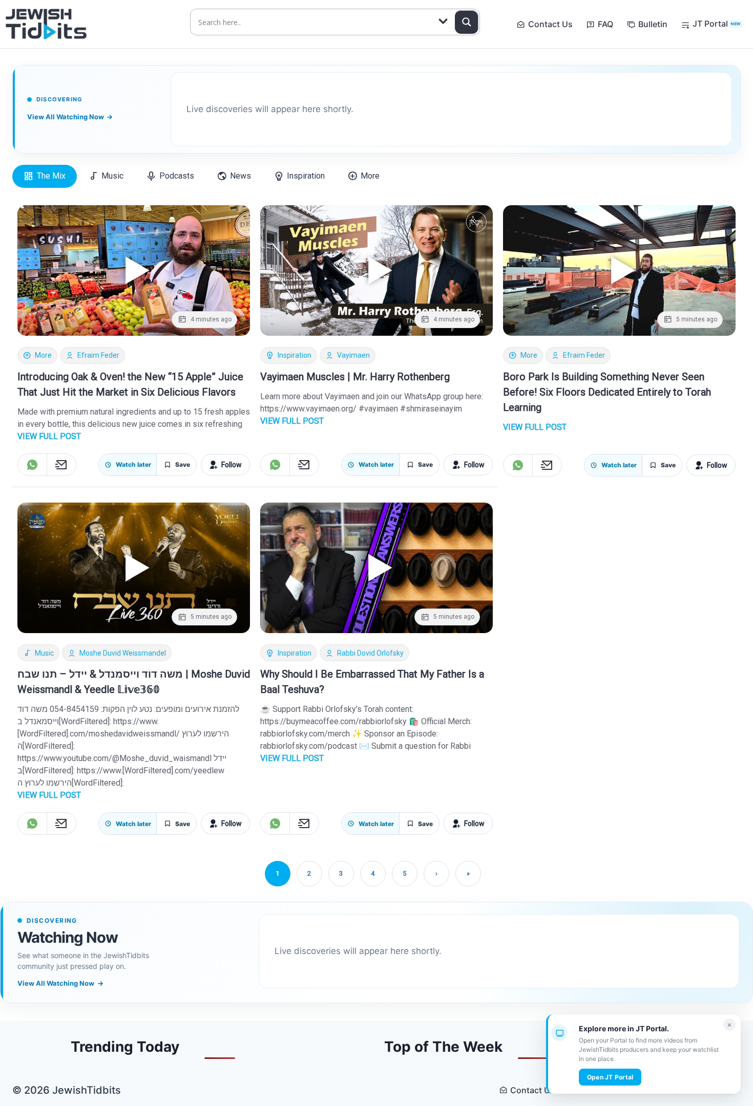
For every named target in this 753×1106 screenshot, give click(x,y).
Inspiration (294, 355)
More (43, 355)
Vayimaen (353, 355)
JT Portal (716, 23)
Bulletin (652, 24)
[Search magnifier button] (466, 22)
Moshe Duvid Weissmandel (122, 653)
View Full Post (49, 436)
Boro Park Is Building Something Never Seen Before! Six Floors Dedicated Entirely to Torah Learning (607, 392)
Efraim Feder (98, 355)
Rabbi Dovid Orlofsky (370, 653)
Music (44, 653)
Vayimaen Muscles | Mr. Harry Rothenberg (355, 377)
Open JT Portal (610, 1077)
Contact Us (550, 24)
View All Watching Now (70, 117)
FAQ (605, 24)
